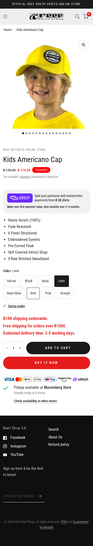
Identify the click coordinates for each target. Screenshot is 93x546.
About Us (55, 437)
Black (28, 281)
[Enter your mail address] (40, 496)
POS (64, 522)
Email (7, 486)
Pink (48, 293)
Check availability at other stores (35, 401)
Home (8, 30)
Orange (65, 293)
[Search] (77, 16)
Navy (45, 281)
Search (53, 429)
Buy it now (46, 363)
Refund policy (58, 444)
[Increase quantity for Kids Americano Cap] (20, 348)
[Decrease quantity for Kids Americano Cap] (6, 348)
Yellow (11, 281)
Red (33, 293)
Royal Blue (14, 293)
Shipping (25, 177)
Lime (61, 281)
